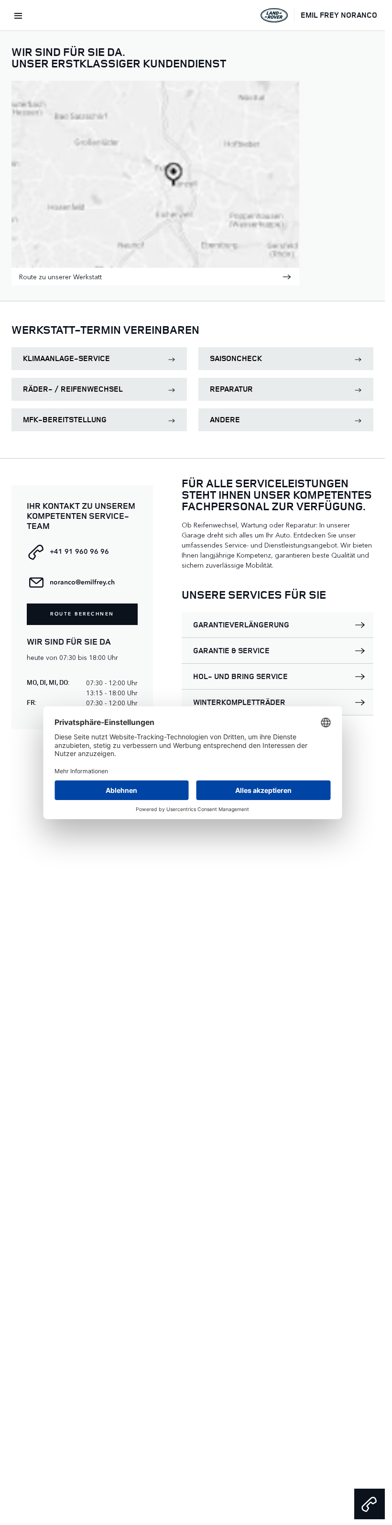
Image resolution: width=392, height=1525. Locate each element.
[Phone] (369, 1504)
